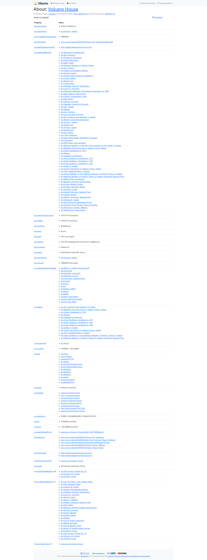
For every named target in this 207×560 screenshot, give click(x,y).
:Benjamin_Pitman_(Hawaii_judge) (76, 182)
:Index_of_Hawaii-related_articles (75, 528)
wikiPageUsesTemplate (45, 268)
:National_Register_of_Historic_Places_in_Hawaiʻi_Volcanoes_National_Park (92, 176)
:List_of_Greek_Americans (72, 520)
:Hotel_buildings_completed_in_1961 (77, 163)
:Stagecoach (67, 125)
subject (38, 307)
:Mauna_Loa (67, 81)
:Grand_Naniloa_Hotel (71, 526)
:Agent (65, 361)
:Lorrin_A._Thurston (70, 89)
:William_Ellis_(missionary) (72, 179)
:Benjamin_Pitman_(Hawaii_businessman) (79, 507)
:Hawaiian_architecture (71, 156)
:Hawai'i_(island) (68, 194)
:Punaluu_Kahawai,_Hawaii (73, 187)
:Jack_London (67, 68)
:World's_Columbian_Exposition (75, 120)
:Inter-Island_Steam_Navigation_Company (79, 138)
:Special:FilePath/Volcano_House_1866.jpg (83, 445)
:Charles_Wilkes (68, 78)
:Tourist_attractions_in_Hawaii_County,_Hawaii (81, 169)
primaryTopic (43, 544)
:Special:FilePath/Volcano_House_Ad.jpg (82, 448)
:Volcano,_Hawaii (69, 31)
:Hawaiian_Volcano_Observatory (75, 86)
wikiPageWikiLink (42, 52)
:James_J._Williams (69, 500)
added (38, 221)
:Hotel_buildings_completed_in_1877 (77, 158)
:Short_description (69, 296)
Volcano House (63, 9)
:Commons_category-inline (73, 278)
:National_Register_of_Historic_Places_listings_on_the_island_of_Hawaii (91, 145)
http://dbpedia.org (81, 14)
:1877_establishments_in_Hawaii (75, 171)
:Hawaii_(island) (68, 515)
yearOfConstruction (44, 215)
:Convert (65, 281)
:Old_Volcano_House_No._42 (73, 471)
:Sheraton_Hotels (69, 189)
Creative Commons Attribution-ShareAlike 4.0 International (128, 556)
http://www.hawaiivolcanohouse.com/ (76, 47)
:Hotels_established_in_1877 (73, 151)
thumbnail (40, 42)
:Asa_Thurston (68, 112)
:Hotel (64, 377)
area (37, 231)
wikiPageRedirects (45, 471)
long (37, 427)
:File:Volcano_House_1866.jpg (74, 207)
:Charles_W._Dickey (70, 487)
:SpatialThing (67, 382)
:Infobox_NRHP (68, 289)
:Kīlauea (65, 109)
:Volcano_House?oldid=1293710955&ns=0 (82, 432)
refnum (39, 263)
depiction (39, 437)
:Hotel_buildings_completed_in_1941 (77, 161)
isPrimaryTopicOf (42, 461)
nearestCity (40, 31)
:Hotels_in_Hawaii (69, 166)
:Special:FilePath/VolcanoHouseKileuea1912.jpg (85, 442)
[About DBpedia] (41, 3)
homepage (40, 453)
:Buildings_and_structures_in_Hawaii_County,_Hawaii (83, 148)
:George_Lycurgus (69, 101)
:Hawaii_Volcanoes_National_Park (76, 192)
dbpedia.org (110, 14)
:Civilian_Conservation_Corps (74, 96)
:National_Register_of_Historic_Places (77, 65)
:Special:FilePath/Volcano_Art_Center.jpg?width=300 (87, 42)
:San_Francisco (68, 55)
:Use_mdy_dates (68, 302)
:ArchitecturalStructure (71, 364)
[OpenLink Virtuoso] (84, 553)
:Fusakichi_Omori (69, 531)
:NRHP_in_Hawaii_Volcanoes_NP (75, 268)
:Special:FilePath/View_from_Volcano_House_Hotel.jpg (88, 440)
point (39, 348)
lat (36, 421)
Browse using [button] (58, 3)
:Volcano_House (72, 461)
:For (63, 286)
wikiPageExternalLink (44, 47)
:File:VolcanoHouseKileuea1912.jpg (76, 202)
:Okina (65, 291)
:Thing (64, 354)
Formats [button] (72, 3)
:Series (65, 343)
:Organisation (68, 380)
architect (39, 226)
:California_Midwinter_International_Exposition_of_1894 (85, 91)
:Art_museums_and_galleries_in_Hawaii (78, 117)
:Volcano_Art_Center (70, 474)
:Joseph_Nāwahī (68, 513)
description (40, 26)
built (37, 236)
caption (39, 242)
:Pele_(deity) (67, 99)
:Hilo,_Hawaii (67, 107)
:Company (66, 356)
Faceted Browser (148, 3)
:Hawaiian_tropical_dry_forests (74, 104)
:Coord (65, 284)
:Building (66, 369)
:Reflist (65, 294)
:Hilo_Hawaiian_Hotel (71, 484)
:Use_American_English (71, 299)
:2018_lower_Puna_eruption (73, 143)
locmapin (39, 247)
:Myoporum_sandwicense (72, 52)
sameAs (38, 393)
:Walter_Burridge (69, 523)
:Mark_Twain (67, 63)
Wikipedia (84, 556)
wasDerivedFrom (43, 432)
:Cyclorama (66, 140)
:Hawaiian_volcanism (70, 273)
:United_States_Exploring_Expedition (77, 76)
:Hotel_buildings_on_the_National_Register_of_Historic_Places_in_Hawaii (91, 174)
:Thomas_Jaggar (69, 127)
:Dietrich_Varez (68, 497)
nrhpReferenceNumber (45, 37)
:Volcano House (70, 393)
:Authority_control (69, 276)
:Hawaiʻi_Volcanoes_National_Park (76, 502)
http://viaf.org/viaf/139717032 (73, 408)
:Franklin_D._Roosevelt (71, 58)
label (37, 387)
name (38, 252)
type (37, 354)
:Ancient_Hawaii (68, 73)
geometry (39, 416)
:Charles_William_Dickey (72, 184)
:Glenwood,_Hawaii (70, 200)
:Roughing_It (67, 130)
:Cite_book (66, 271)
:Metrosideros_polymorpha (73, 94)
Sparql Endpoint (165, 3)
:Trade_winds (67, 83)
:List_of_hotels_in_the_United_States (77, 482)
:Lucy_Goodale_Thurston (72, 114)
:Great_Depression (70, 60)
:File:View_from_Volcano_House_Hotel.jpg (79, 205)
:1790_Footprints (69, 135)
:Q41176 (67, 359)
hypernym (40, 343)
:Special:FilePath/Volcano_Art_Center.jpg (82, 437)
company (52, 14)
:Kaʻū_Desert (67, 132)
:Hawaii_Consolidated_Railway (74, 70)
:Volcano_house (68, 476)
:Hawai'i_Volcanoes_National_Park (76, 197)
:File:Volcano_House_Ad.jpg (73, 210)
